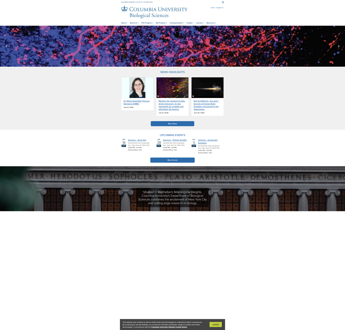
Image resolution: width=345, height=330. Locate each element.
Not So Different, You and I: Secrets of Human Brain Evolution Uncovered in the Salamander (206, 105)
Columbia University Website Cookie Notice (169, 327)
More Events (172, 160)
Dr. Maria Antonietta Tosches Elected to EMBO (137, 102)
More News (172, 123)
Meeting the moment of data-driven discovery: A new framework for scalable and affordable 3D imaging (172, 105)
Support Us (219, 8)
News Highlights (172, 72)
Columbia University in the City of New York (137, 2)
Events (213, 8)
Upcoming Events (172, 135)
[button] (6, 46)
